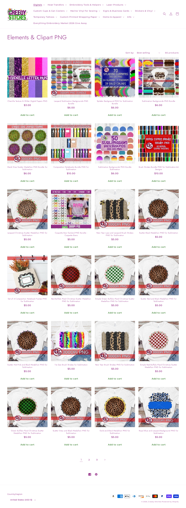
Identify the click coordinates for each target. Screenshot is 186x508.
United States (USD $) (21, 500)
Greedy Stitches (154, 502)
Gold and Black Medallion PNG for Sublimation (115, 432)
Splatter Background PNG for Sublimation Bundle (115, 102)
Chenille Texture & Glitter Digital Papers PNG (27, 101)
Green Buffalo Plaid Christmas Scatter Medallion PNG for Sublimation (27, 432)
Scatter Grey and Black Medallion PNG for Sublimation (71, 432)
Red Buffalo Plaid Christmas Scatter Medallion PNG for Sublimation (71, 300)
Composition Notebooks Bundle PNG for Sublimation (71, 168)
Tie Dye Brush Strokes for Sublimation (71, 365)
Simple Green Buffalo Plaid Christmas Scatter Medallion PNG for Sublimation (114, 300)
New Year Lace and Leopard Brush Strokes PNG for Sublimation (114, 234)
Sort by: (130, 52)
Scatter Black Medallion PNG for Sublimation (158, 233)
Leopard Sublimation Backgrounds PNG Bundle (71, 102)
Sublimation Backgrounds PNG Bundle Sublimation (114, 168)
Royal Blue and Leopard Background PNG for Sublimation (158, 432)
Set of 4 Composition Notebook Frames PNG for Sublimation (27, 300)
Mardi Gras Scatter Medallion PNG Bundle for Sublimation (27, 168)
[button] (39, 5)
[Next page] (105, 460)
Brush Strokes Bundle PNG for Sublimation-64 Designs (159, 168)
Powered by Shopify (170, 502)
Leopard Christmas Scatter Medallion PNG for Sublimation (27, 234)
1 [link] (81, 459)
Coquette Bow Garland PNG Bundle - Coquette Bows (71, 234)
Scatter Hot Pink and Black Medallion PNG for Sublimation (27, 366)
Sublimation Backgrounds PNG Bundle (158, 101)
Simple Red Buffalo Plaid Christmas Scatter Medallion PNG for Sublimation (158, 366)
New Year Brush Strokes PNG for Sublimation (115, 365)
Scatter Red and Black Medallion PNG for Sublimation (159, 300)
